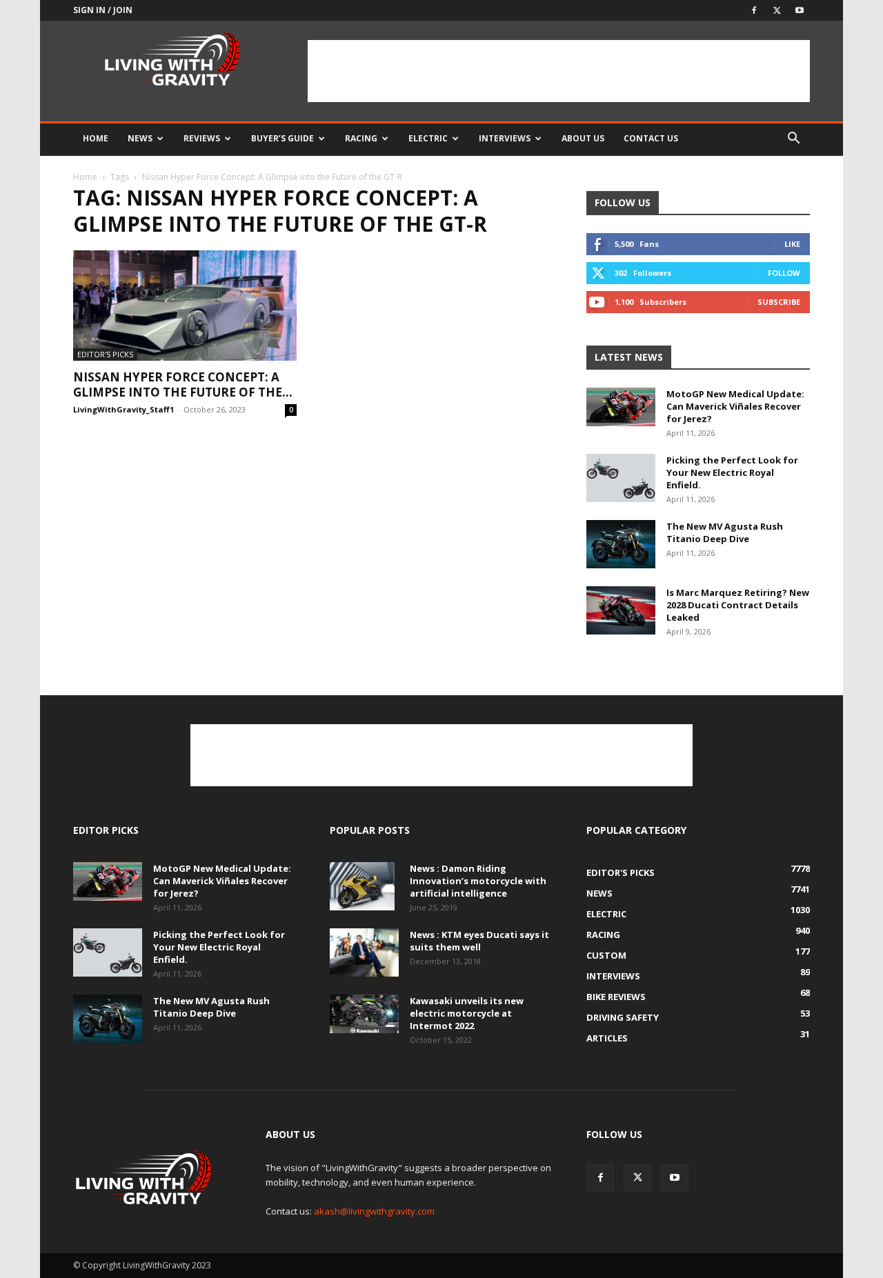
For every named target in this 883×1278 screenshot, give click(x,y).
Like (792, 244)
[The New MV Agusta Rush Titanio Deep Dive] (620, 544)
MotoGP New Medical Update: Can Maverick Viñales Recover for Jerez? (735, 406)
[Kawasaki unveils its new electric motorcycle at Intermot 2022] (364, 1014)
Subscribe (778, 302)
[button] (793, 139)
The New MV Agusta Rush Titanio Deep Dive (724, 532)
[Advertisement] (559, 71)
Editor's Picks (105, 354)
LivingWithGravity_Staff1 (123, 409)
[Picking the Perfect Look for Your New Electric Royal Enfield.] (620, 478)
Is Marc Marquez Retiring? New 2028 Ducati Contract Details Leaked (737, 604)
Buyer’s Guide (282, 138)
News (140, 138)
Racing (361, 138)
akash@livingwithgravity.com (374, 1211)
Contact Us (651, 138)
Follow (784, 273)
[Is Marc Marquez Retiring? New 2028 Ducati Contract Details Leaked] (620, 610)
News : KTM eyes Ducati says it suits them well (479, 940)
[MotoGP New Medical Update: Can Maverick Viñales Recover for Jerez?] (620, 407)
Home (95, 138)
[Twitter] (776, 10)
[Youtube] (799, 10)
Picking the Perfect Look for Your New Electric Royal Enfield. (732, 472)
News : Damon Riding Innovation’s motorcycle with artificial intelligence (478, 880)
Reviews (201, 138)
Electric (428, 138)
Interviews (504, 138)
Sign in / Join (102, 10)
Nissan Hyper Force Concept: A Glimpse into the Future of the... (182, 384)
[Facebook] (754, 10)
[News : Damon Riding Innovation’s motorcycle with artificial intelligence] (362, 886)
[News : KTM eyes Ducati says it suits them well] (364, 952)
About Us (583, 138)
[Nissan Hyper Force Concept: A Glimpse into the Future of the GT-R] (185, 305)
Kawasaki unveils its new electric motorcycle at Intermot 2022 (467, 1013)
